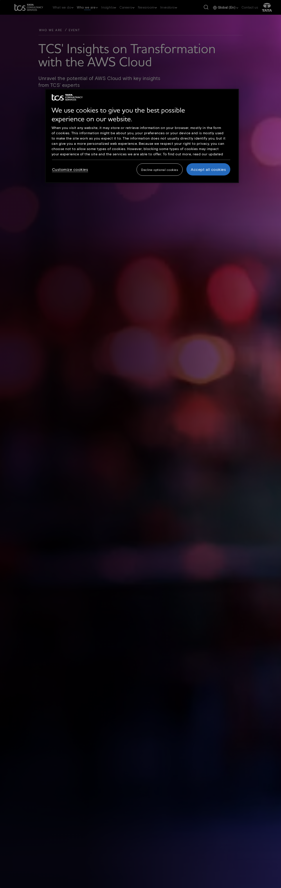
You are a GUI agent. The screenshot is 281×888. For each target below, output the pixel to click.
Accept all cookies (208, 169)
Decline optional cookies (159, 169)
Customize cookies (70, 169)
